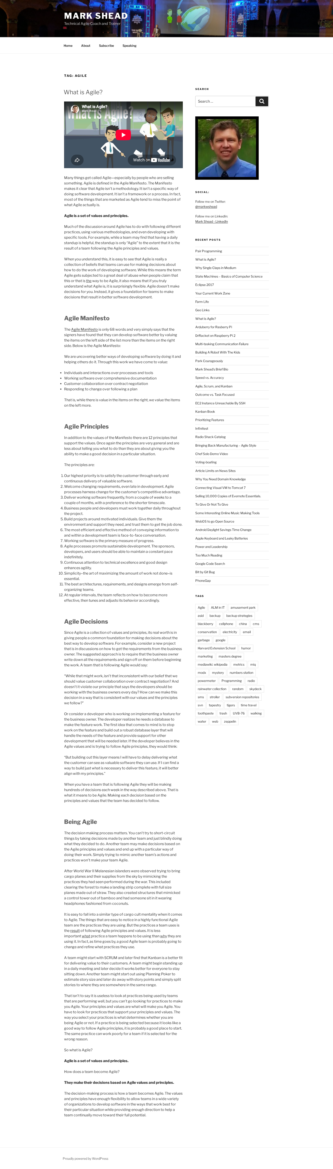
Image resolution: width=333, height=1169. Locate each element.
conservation (207, 632)
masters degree (230, 656)
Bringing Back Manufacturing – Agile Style (225, 445)
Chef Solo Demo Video (211, 454)
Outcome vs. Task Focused (214, 394)
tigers (231, 705)
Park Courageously (209, 361)
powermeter (207, 681)
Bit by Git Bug (205, 572)
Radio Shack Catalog (210, 437)
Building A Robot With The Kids (217, 352)
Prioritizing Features (209, 420)
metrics (238, 664)
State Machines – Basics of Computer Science (229, 276)
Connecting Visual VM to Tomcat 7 (220, 488)
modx (202, 672)
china (243, 624)
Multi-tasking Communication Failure (222, 344)
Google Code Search (210, 564)
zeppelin (230, 721)
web (215, 721)
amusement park (243, 607)
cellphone (226, 624)
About (85, 45)
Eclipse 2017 (204, 285)
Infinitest (201, 428)
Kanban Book (205, 411)
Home (68, 45)
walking (256, 713)
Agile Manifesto (84, 329)
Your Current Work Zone (212, 293)
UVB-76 (239, 713)
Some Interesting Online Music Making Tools (227, 513)
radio (251, 681)
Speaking (130, 45)
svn (200, 705)
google (220, 640)
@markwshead (206, 206)
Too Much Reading (208, 555)
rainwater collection (212, 689)
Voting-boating (206, 462)
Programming (232, 681)
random (238, 689)
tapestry (215, 705)
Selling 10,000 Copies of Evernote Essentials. (228, 496)
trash (223, 713)
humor (246, 648)
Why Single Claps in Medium (215, 268)
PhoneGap (203, 580)
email (247, 632)
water (202, 721)
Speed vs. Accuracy (209, 377)
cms (256, 624)
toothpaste (206, 713)
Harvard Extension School (216, 648)
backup (215, 615)
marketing (205, 656)
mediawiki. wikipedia (212, 664)
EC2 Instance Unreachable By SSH (220, 403)
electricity (230, 632)
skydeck (255, 689)
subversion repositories (242, 697)
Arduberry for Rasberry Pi (213, 327)
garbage (204, 640)
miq (253, 664)
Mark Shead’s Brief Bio (211, 369)
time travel (248, 705)
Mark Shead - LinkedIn (211, 221)
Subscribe (106, 45)
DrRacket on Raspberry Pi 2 (215, 335)
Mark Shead (96, 16)
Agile (201, 607)
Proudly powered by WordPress (85, 1158)
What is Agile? (83, 92)
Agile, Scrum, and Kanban (213, 386)
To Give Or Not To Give (211, 504)
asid (201, 615)
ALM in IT (218, 607)
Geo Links (202, 310)
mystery (218, 672)
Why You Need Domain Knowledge (220, 479)
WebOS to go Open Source (214, 521)
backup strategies (239, 615)
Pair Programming (208, 251)
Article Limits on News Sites (215, 471)
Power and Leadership (211, 547)
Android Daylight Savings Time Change (223, 530)
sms (201, 697)
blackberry (205, 624)
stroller (215, 697)
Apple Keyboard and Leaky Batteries (221, 538)
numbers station (241, 672)
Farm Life (202, 302)
